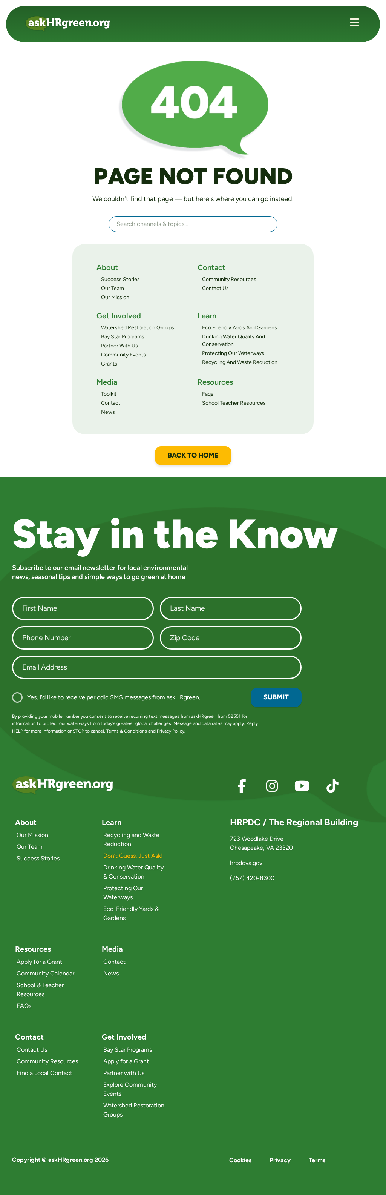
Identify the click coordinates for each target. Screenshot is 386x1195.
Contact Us (215, 288)
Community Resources (229, 279)
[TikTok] (332, 786)
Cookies (240, 1160)
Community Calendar (45, 973)
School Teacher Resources (234, 403)
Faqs (207, 394)
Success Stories (120, 279)
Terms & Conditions (126, 731)
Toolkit (108, 394)
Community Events (123, 355)
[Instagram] (272, 786)
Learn (207, 315)
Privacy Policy (170, 731)
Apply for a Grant (39, 961)
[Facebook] (242, 786)
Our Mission (115, 297)
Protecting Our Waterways (233, 353)
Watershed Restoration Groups (137, 327)
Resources (215, 382)
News (108, 412)
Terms (317, 1160)
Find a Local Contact (44, 1073)
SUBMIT (276, 697)
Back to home (193, 455)
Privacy (280, 1160)
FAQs (24, 1005)
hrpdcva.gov (246, 862)
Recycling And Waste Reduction (239, 362)
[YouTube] (302, 786)
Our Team (112, 288)
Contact (211, 267)
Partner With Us (119, 346)
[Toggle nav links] (354, 23)
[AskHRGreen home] (72, 23)
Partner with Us (123, 1073)
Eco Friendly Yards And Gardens (239, 327)
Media (106, 382)
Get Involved (118, 315)
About (107, 267)
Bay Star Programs (122, 336)
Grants (109, 364)
